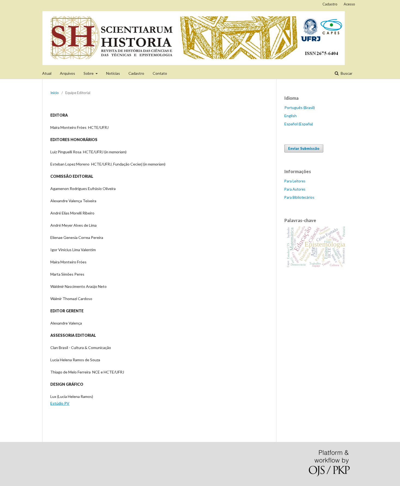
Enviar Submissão (303, 148)
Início (54, 93)
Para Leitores (294, 181)
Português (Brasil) (299, 107)
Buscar (346, 73)
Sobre (89, 73)
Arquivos (67, 73)
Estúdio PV (59, 403)
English (290, 115)
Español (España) (298, 124)
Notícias (113, 73)
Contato (160, 73)
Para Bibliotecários (299, 197)
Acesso (349, 4)
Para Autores (294, 189)
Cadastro (136, 73)
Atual (46, 73)
